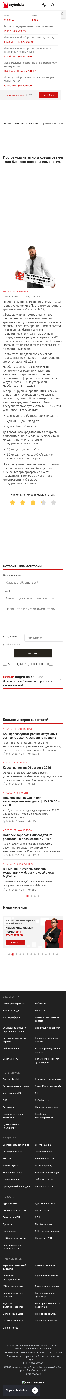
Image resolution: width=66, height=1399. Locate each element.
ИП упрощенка (43, 1144)
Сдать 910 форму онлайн (48, 1086)
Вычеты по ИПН (11, 1217)
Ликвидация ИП (11, 1165)
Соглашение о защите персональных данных (15, 1029)
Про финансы (10, 1231)
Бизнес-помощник (45, 1265)
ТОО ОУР (7, 1158)
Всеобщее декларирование (44, 1116)
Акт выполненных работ (16, 1086)
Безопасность (10, 1059)
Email (6, 591)
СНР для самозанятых (47, 1231)
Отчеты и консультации (48, 1079)
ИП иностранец (43, 1165)
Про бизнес (9, 1224)
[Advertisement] (33, 141)
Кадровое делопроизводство (13, 1305)
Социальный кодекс (46, 1320)
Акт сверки (9, 1107)
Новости (19, 123)
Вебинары (40, 1003)
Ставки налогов (11, 1179)
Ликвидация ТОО (44, 1158)
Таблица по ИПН (44, 1179)
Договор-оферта (11, 1017)
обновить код (13, 644)
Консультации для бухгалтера (45, 1295)
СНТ (37, 1093)
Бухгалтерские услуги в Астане (47, 1050)
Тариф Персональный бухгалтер (14, 1267)
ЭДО (37, 1217)
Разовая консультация (47, 1172)
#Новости (9, 291)
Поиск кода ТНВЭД (45, 1314)
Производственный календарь (13, 1116)
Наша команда (11, 1010)
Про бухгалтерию (44, 1224)
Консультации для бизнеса (13, 1295)
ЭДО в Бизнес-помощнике (11, 1126)
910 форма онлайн (13, 1286)
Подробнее (48, 95)
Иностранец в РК (12, 1093)
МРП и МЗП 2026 (44, 1186)
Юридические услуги (46, 1275)
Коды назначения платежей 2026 (12, 1247)
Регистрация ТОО (12, 1151)
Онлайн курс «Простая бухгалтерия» (47, 1061)
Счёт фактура (42, 1100)
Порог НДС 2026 (43, 1210)
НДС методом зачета (14, 1238)
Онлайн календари (13, 1314)
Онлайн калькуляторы (47, 1286)
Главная (7, 123)
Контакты (40, 1010)
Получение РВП (43, 1238)
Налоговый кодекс (13, 1320)
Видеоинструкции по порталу (46, 1040)
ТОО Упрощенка (43, 1151)
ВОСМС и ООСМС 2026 (14, 1210)
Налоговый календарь (47, 1107)
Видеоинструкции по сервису (14, 1040)
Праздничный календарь (16, 1186)
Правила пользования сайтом (47, 1019)
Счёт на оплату (11, 1048)
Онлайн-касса (10, 1327)
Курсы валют (10, 1203)
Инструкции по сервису (47, 1027)
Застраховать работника (16, 1144)
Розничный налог (12, 1172)
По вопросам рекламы (15, 1003)
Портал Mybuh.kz (11, 1079)
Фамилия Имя (12, 575)
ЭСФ (5, 1100)
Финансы (33, 123)
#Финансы (23, 291)
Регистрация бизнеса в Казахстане (47, 1305)
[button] (27, 896)
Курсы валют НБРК (45, 1203)
